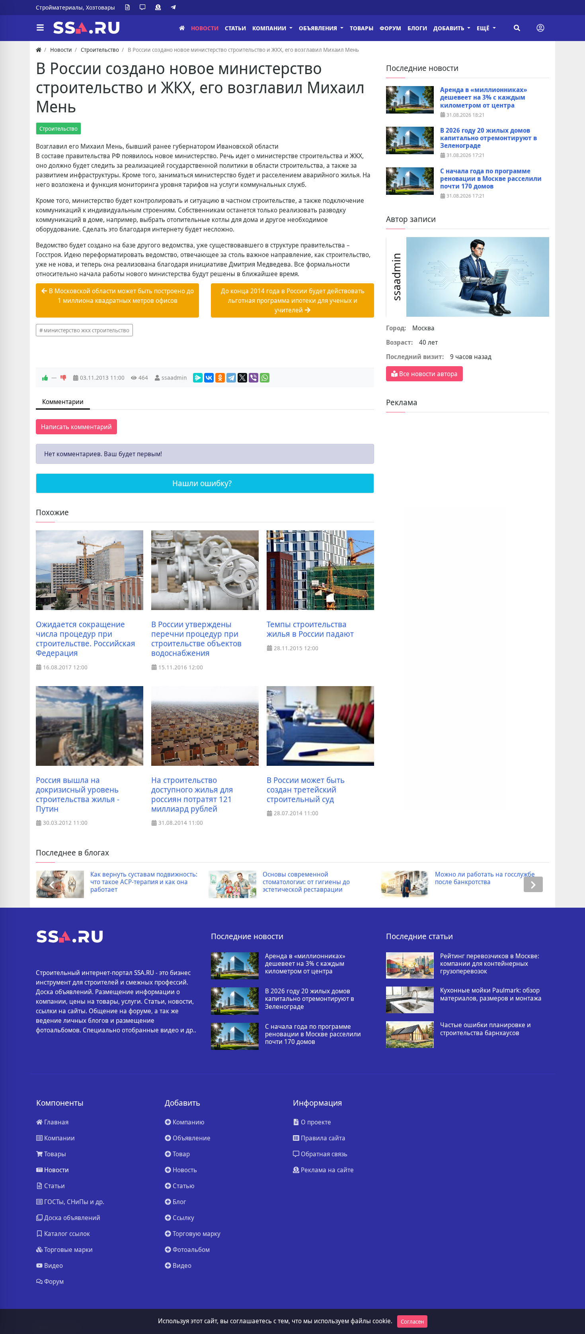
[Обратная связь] (144, 7)
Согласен (412, 1321)
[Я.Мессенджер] (198, 378)
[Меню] (40, 27)
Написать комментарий (76, 426)
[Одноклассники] (220, 378)
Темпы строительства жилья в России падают (310, 629)
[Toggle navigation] (540, 27)
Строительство (58, 128)
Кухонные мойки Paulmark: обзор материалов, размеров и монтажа (491, 994)
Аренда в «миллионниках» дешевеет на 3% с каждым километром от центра (483, 97)
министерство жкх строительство (86, 330)
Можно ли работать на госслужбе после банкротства (485, 878)
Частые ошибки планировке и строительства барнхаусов (485, 1028)
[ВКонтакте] (209, 378)
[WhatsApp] (264, 378)
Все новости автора (428, 373)
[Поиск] (517, 27)
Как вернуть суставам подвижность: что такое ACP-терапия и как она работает (143, 882)
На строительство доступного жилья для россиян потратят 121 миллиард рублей (192, 794)
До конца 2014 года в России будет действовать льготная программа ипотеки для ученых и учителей (293, 300)
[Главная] (182, 28)
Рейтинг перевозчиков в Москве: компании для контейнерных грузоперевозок (489, 963)
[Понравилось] (45, 377)
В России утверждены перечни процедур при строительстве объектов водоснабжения (196, 639)
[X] (242, 378)
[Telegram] (174, 7)
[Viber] (253, 378)
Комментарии (63, 401)
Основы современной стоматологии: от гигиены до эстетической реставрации (306, 882)
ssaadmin (174, 377)
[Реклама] (159, 7)
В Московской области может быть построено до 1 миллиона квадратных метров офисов (120, 295)
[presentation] (51, 884)
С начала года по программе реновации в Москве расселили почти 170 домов (491, 178)
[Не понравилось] (63, 377)
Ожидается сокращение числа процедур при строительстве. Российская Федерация (85, 639)
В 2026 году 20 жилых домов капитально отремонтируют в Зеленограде (488, 138)
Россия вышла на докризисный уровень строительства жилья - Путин (77, 794)
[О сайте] (129, 7)
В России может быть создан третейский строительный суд (306, 789)
